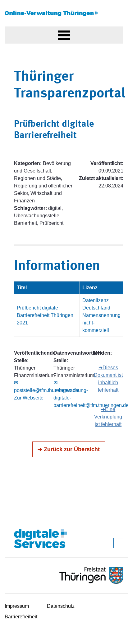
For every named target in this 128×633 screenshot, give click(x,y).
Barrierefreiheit (21, 616)
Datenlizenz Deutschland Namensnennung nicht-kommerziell (101, 315)
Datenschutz (61, 606)
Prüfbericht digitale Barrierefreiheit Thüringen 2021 (45, 315)
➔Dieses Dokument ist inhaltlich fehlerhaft (108, 379)
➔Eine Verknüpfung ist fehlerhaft (108, 417)
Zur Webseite (28, 397)
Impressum (17, 606)
